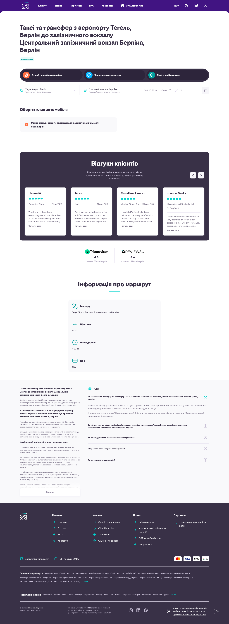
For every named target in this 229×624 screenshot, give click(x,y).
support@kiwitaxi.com (37, 558)
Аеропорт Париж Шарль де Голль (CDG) (70, 577)
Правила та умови (35, 608)
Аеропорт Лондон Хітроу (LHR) (67, 581)
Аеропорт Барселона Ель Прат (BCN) (35, 577)
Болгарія (136, 594)
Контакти (107, 5)
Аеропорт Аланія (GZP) (55, 573)
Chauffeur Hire (134, 5)
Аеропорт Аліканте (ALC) (148, 573)
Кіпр (106, 594)
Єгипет (118, 594)
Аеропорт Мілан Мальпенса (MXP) (178, 577)
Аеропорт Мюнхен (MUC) (151, 577)
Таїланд (99, 594)
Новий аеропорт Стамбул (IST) (101, 573)
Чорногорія (89, 594)
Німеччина (146, 594)
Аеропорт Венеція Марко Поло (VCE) (36, 581)
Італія (64, 594)
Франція (78, 594)
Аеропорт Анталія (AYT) (77, 573)
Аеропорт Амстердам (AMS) (126, 577)
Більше (85, 581)
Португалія (157, 594)
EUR (176, 5)
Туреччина (47, 594)
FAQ (91, 5)
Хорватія (127, 594)
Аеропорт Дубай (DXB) (126, 573)
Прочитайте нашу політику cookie (189, 614)
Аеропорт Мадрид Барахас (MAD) (175, 573)
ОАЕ (111, 594)
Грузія (166, 594)
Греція (70, 594)
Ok (217, 611)
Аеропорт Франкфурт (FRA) (100, 577)
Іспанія (57, 594)
